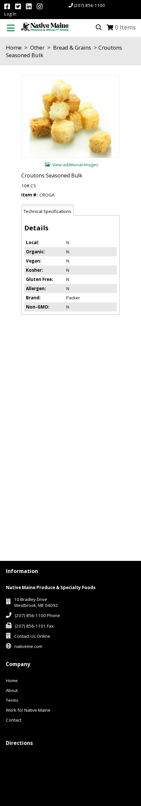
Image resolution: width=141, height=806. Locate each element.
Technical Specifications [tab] (47, 211)
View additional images (75, 165)
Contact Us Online (32, 636)
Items (125, 27)
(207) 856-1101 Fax (34, 626)
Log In (10, 14)
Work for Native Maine (28, 710)
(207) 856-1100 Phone (37, 615)
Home (14, 47)
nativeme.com (28, 646)
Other (37, 47)
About (12, 690)
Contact (13, 720)
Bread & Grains (72, 47)
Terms (12, 700)
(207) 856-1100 (89, 5)
